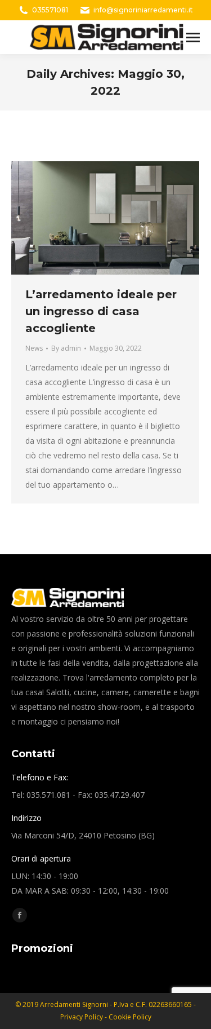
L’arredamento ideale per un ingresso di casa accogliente (101, 311)
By (66, 348)
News (34, 348)
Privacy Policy (82, 1017)
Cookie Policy (130, 1017)
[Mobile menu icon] (193, 37)
